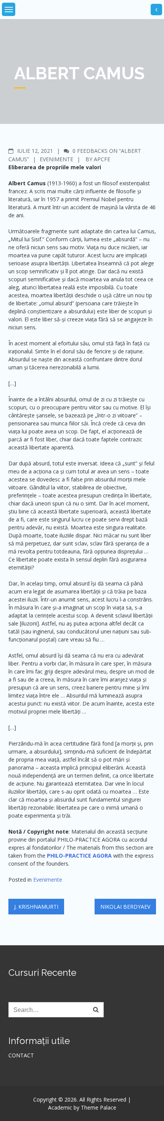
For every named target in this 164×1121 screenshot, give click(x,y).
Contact (21, 1055)
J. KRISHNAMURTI (36, 906)
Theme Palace (98, 1107)
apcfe (102, 159)
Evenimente (56, 159)
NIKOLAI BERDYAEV (125, 906)
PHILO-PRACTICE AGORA (79, 855)
